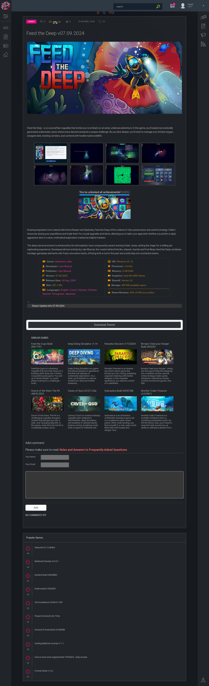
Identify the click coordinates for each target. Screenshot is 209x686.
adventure (60, 261)
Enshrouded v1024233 (45, 588)
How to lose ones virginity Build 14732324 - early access (61, 657)
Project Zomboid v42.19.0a (47, 616)
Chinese (92, 290)
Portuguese (58, 293)
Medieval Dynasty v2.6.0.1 (47, 561)
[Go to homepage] (5, 5)
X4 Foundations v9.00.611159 (48, 602)
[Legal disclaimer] (5, 55)
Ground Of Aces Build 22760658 (50, 629)
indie (69, 261)
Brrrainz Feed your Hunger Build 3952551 (155, 345)
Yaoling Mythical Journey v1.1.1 (49, 643)
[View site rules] (203, 26)
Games (31, 22)
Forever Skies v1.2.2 (44, 671)
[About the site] (5, 46)
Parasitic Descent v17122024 (120, 343)
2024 (73, 280)
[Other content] (5, 37)
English (64, 290)
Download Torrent (104, 324)
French (73, 290)
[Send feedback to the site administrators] (203, 17)
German (82, 290)
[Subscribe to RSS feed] (203, 44)
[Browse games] (5, 28)
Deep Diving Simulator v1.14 (82, 343)
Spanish (46, 293)
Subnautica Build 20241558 (118, 390)
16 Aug (65, 280)
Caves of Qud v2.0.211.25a (82, 390)
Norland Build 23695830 (46, 575)
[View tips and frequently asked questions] (203, 35)
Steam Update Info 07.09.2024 (48, 306)
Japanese (70, 293)
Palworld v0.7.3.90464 (45, 547)
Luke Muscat (65, 266)
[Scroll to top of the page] (203, 681)
